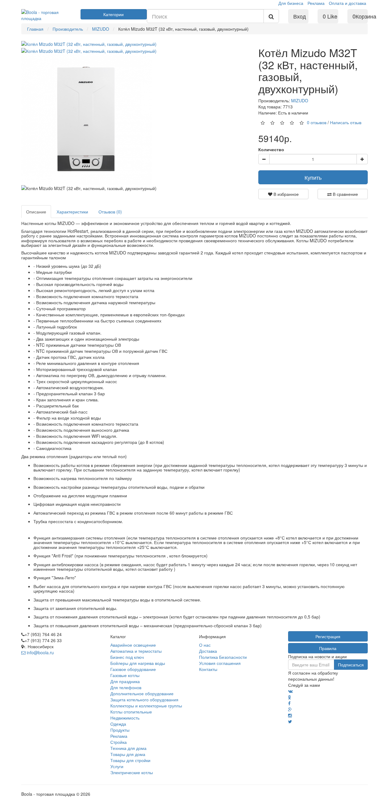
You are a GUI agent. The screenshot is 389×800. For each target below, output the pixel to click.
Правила (327, 648)
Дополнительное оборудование (142, 693)
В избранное (285, 194)
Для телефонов (125, 687)
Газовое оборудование (133, 669)
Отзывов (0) (110, 212)
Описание (36, 212)
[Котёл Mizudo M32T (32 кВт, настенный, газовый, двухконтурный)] (89, 43)
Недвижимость (124, 718)
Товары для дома (127, 754)
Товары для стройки (130, 760)
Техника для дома (128, 748)
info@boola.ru (40, 652)
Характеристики (72, 212)
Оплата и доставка (347, 3)
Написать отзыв (345, 122)
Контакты (208, 669)
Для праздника (125, 681)
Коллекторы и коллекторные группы (146, 706)
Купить (313, 177)
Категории (113, 14)
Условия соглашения (220, 663)
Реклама (316, 3)
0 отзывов (316, 122)
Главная (35, 29)
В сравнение (345, 194)
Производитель (68, 29)
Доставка (208, 651)
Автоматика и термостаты (136, 651)
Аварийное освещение (133, 645)
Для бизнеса (290, 3)
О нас (205, 645)
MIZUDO (100, 29)
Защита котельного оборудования (144, 699)
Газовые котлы (124, 675)
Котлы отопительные (131, 712)
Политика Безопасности (223, 657)
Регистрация (327, 636)
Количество (271, 149)
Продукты (119, 730)
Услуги (116, 766)
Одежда (118, 724)
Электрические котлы (131, 772)
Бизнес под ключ (127, 657)
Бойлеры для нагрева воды (137, 663)
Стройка (118, 742)
